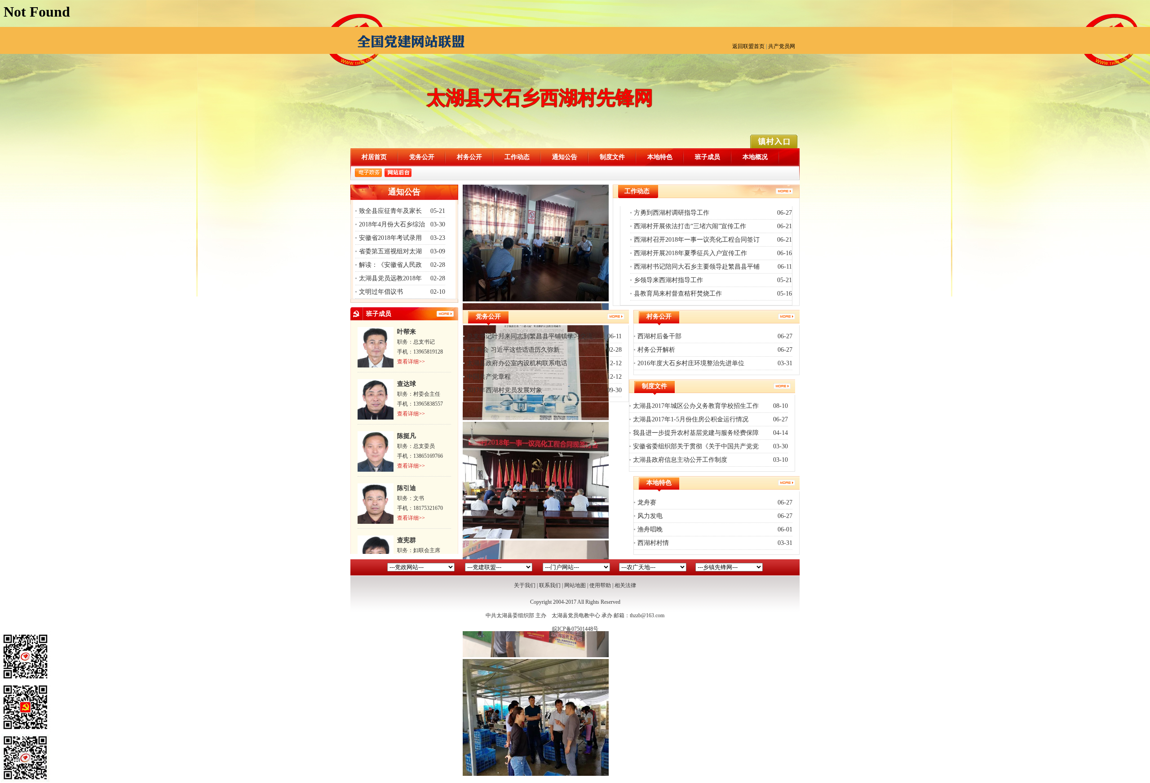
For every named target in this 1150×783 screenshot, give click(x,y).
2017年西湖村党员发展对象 (504, 390)
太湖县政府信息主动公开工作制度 (680, 459)
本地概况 (755, 157)
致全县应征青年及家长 (390, 211)
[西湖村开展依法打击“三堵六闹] (536, 418)
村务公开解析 (656, 349)
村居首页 (374, 157)
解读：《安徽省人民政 (390, 264)
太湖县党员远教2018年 (390, 278)
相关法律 (625, 585)
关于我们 (524, 585)
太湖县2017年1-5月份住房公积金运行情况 (690, 419)
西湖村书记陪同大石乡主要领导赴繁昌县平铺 (697, 266)
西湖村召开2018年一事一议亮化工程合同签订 (697, 239)
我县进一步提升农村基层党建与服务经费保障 (696, 432)
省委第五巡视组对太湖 (390, 251)
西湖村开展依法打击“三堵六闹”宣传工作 (690, 226)
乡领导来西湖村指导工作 (668, 280)
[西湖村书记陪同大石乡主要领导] (536, 774)
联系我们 (550, 585)
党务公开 (421, 157)
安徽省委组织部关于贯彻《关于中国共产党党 (696, 446)
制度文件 (612, 157)
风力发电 (650, 516)
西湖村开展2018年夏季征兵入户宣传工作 (690, 253)
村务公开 (469, 157)
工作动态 (517, 157)
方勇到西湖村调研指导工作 (671, 212)
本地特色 (659, 157)
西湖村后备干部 (659, 336)
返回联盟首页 (748, 46)
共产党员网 (781, 46)
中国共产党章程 (489, 376)
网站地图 (575, 585)
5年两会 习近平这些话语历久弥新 (513, 349)
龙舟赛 (646, 502)
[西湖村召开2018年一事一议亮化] (536, 537)
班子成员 (707, 157)
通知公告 (564, 157)
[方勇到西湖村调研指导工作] (536, 299)
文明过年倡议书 (381, 291)
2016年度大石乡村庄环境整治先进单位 (690, 363)
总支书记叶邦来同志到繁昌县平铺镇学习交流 (530, 336)
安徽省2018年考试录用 (390, 237)
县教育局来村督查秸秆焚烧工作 (678, 293)
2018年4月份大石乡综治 (392, 224)
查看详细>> (411, 361)
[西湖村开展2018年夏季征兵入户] (536, 655)
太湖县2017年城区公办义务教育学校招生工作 (696, 406)
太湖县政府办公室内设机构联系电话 (517, 363)
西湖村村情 (653, 543)
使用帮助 (600, 585)
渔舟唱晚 (650, 529)
